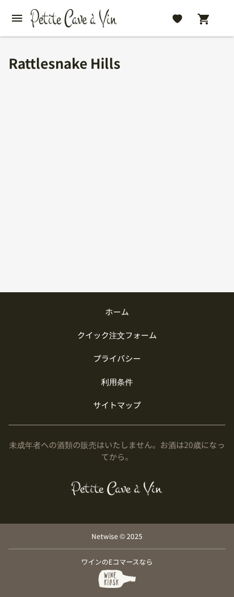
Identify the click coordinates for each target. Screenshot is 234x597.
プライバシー (117, 358)
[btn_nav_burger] (17, 18)
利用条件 (117, 381)
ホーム (117, 311)
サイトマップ (117, 405)
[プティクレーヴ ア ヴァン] (117, 488)
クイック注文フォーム (117, 335)
